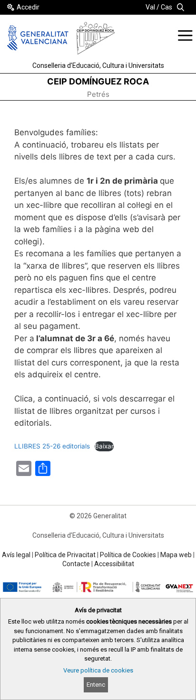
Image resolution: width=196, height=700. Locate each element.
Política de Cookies (128, 555)
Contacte (76, 564)
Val (150, 7)
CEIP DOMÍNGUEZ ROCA (98, 81)
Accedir (28, 7)
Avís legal (16, 555)
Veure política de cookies (98, 670)
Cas (166, 7)
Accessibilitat (114, 564)
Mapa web (176, 555)
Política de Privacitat (65, 555)
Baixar (104, 446)
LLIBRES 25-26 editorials (52, 446)
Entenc (96, 684)
